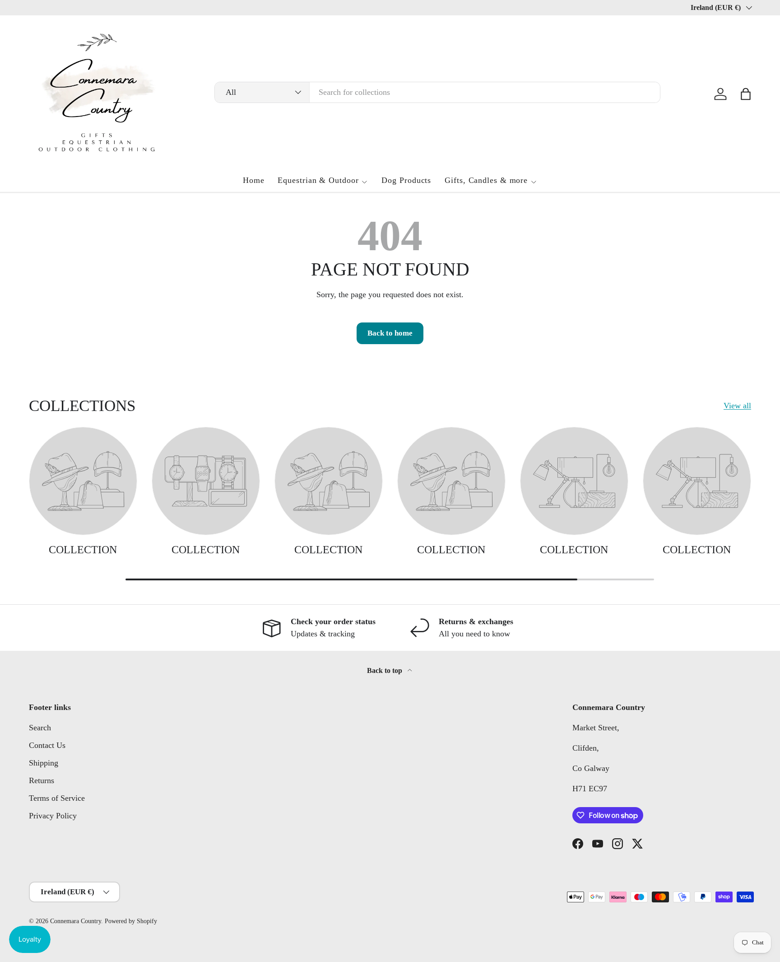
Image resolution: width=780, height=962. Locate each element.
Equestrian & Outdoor (318, 180)
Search (40, 727)
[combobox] (437, 92)
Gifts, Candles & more (486, 180)
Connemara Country (75, 921)
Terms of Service (57, 798)
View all (737, 405)
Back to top (385, 670)
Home (254, 180)
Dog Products (406, 180)
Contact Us (47, 745)
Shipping (43, 762)
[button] (746, 94)
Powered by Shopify (131, 921)
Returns (41, 780)
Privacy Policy (53, 815)
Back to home (390, 333)
